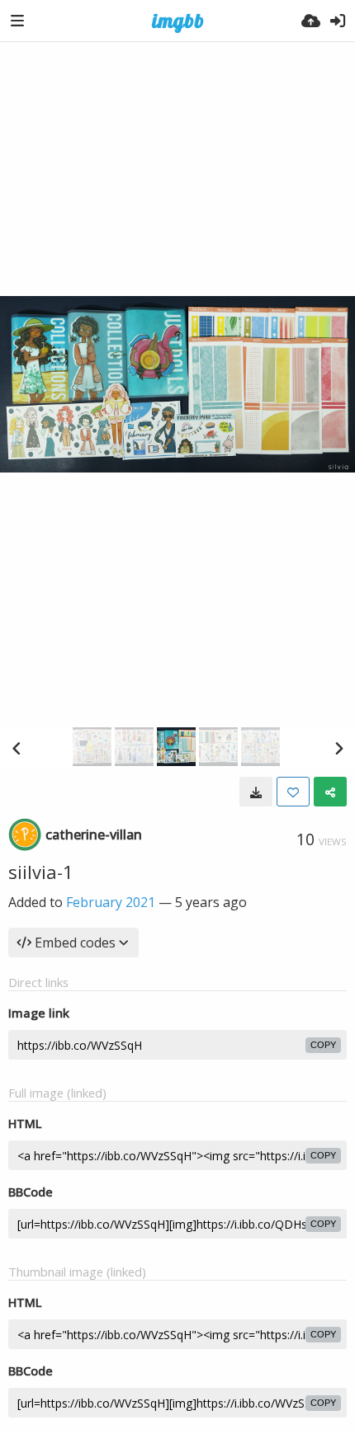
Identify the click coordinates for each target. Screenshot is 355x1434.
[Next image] (338, 747)
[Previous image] (16, 747)
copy (323, 1045)
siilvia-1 (40, 871)
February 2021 (110, 902)
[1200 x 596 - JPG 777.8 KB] (255, 791)
